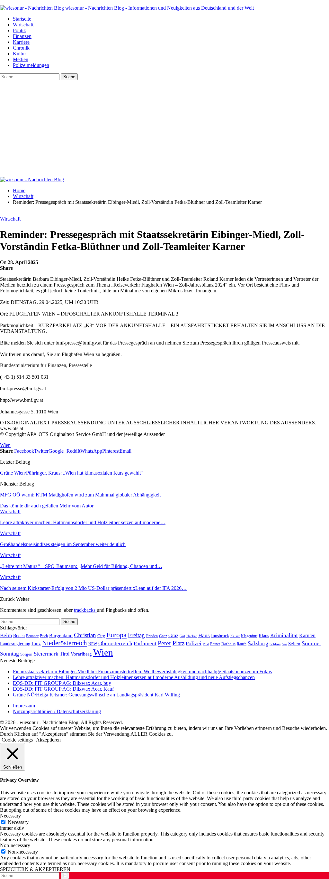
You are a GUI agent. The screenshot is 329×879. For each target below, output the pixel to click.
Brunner (32, 636)
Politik (19, 30)
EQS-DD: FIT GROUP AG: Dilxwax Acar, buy (62, 683)
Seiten (294, 643)
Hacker (191, 636)
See (284, 644)
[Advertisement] (164, 128)
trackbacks (85, 610)
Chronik (21, 48)
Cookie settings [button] (17, 739)
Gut (182, 636)
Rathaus (228, 644)
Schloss (275, 644)
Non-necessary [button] (15, 845)
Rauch (241, 644)
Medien (20, 59)
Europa (116, 635)
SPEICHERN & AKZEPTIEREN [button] (35, 869)
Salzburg (258, 643)
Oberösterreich (115, 643)
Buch (44, 636)
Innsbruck (220, 635)
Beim (6, 635)
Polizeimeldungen (31, 65)
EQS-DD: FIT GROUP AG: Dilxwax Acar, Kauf (63, 689)
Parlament (145, 643)
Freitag (136, 635)
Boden (19, 635)
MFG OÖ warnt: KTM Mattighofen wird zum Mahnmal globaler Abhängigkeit (80, 494)
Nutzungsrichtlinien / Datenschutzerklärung (57, 711)
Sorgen (26, 654)
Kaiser (235, 636)
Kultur (19, 53)
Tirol (64, 654)
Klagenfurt (249, 636)
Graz (173, 635)
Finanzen (22, 36)
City (101, 636)
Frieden (152, 636)
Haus (204, 635)
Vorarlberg (81, 654)
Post (206, 644)
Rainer (215, 644)
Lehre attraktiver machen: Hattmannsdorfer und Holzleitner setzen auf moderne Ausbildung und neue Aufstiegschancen (134, 677)
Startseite (22, 19)
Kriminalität (284, 635)
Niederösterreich (64, 643)
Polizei (193, 643)
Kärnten (307, 635)
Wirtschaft (23, 24)
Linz (36, 644)
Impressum (24, 705)
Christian (85, 635)
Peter (164, 643)
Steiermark (46, 654)
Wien (5, 445)
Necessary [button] (10, 815)
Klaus (264, 635)
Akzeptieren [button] (48, 739)
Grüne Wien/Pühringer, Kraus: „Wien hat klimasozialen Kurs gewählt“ (71, 473)
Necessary (18, 822)
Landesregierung (15, 643)
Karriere (21, 42)
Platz (178, 643)
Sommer (311, 643)
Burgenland (61, 635)
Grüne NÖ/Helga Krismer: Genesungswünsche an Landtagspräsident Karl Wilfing (96, 694)
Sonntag (9, 653)
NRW (92, 644)
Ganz (163, 636)
